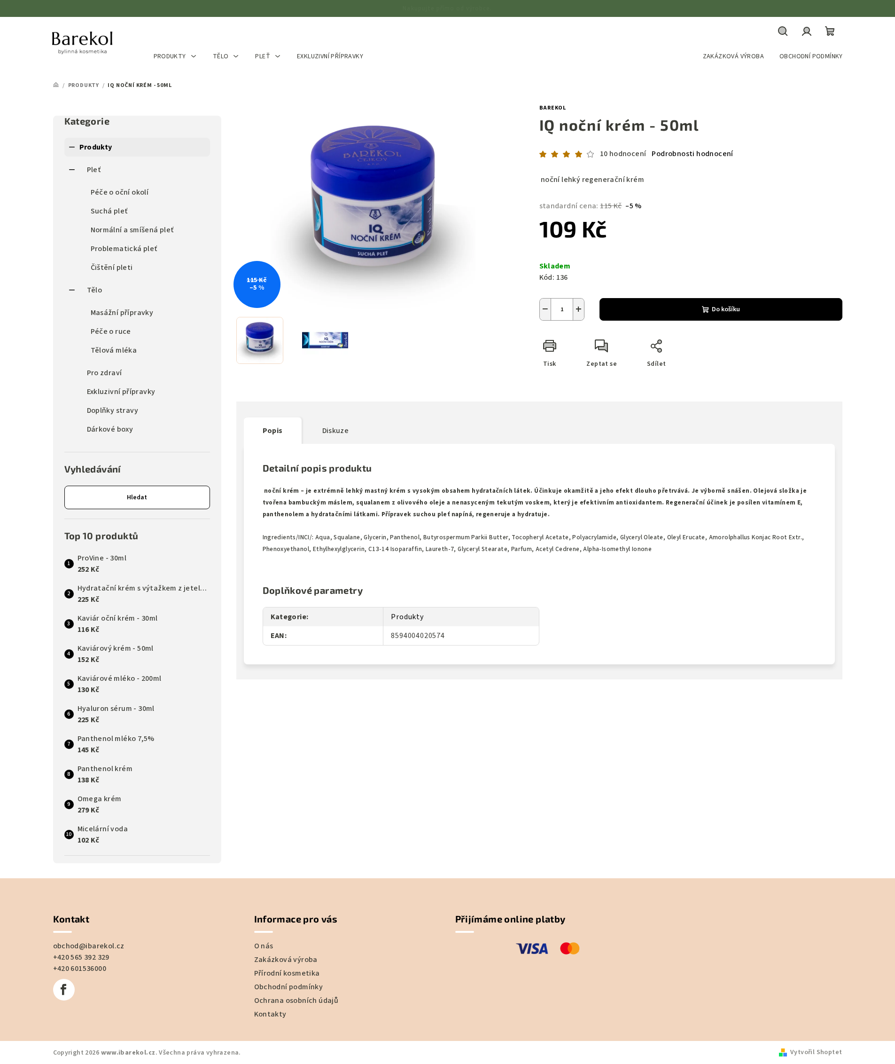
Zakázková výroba (286, 959)
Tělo (94, 290)
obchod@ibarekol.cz (89, 946)
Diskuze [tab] (335, 431)
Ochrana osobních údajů (296, 1000)
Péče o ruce (111, 331)
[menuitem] (175, 56)
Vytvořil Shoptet (816, 1052)
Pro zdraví (104, 373)
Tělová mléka (114, 350)
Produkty (95, 147)
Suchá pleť (109, 211)
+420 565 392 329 (81, 957)
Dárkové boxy (110, 429)
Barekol (553, 108)
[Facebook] (64, 990)
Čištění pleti (112, 267)
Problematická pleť (124, 249)
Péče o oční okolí (120, 192)
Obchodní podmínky (288, 987)
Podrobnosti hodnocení (692, 154)
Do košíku (726, 309)
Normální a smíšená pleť (132, 230)
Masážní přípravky (122, 312)
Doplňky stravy (113, 410)
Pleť (94, 170)
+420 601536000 (80, 968)
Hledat (137, 497)
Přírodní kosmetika (287, 973)
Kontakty (270, 1014)
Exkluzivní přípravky (121, 391)
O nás (263, 946)
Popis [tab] (273, 431)
